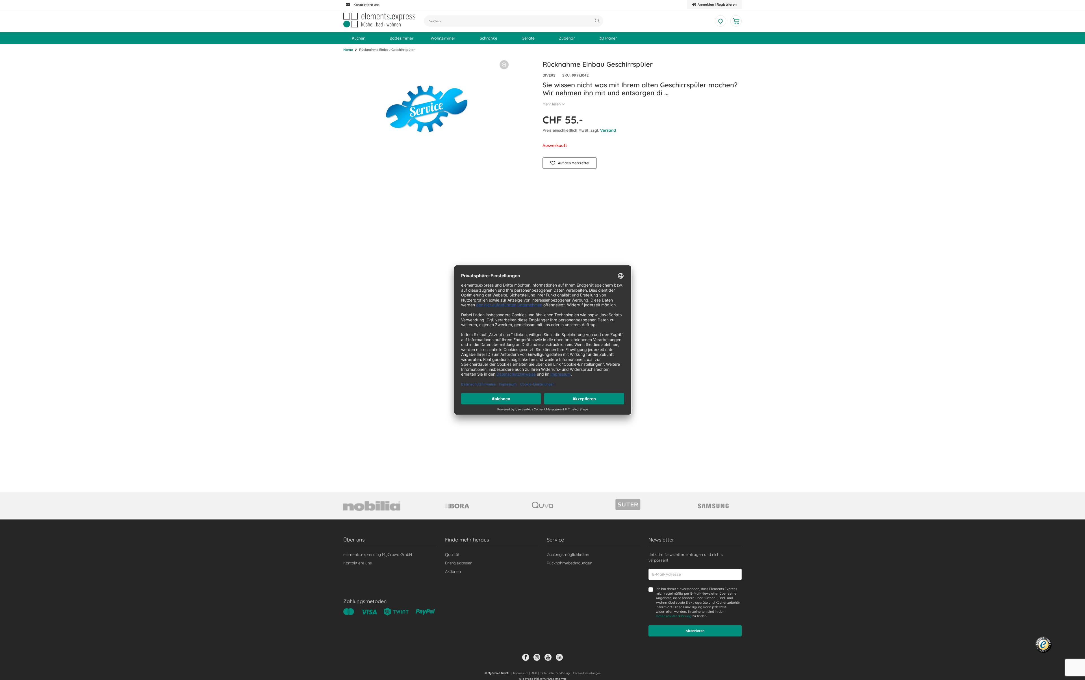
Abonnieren (695, 631)
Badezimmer (402, 38)
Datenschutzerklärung (673, 616)
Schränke (488, 38)
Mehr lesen (551, 104)
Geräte (528, 38)
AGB (534, 673)
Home (348, 49)
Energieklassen (458, 563)
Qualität (452, 554)
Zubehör (567, 38)
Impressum (520, 673)
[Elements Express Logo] (379, 20)
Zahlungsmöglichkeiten (568, 554)
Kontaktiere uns (357, 563)
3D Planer (608, 38)
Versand (608, 130)
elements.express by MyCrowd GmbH (377, 554)
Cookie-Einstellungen (587, 673)
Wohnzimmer (443, 38)
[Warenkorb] (736, 21)
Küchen (358, 38)
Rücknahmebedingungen (569, 563)
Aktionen (453, 571)
